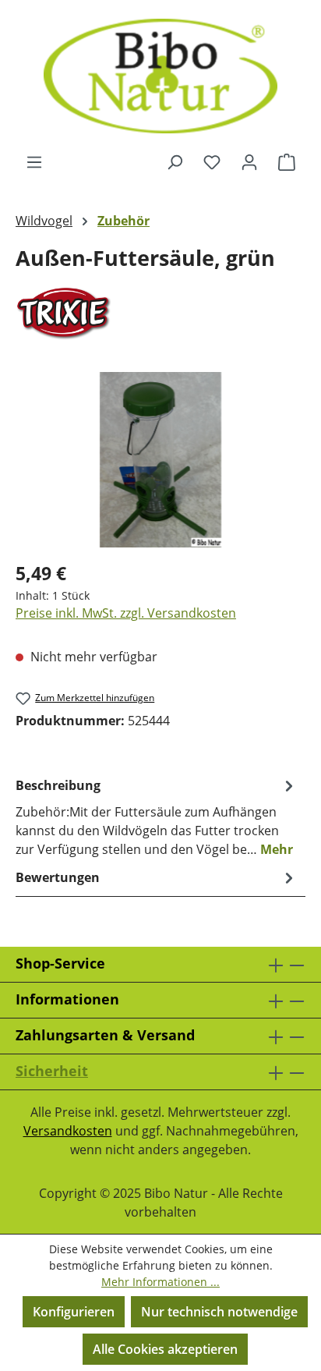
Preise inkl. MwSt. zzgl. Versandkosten (126, 613)
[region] (160, 459)
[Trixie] (160, 313)
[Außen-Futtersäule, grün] (160, 459)
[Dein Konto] (249, 161)
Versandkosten (67, 1130)
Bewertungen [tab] (58, 877)
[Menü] (34, 161)
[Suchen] (174, 161)
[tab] (157, 817)
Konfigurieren (74, 1311)
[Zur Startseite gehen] (160, 76)
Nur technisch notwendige (219, 1311)
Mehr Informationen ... (160, 1281)
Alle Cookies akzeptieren (165, 1349)
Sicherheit (52, 1070)
